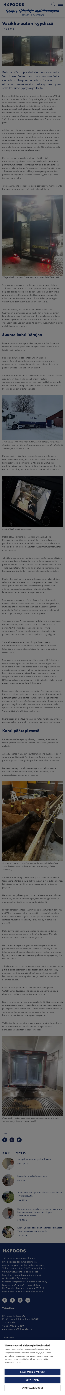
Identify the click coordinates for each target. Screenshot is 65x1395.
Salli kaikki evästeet (32, 1372)
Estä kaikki (32, 1380)
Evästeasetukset (32, 1388)
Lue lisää (19, 1362)
